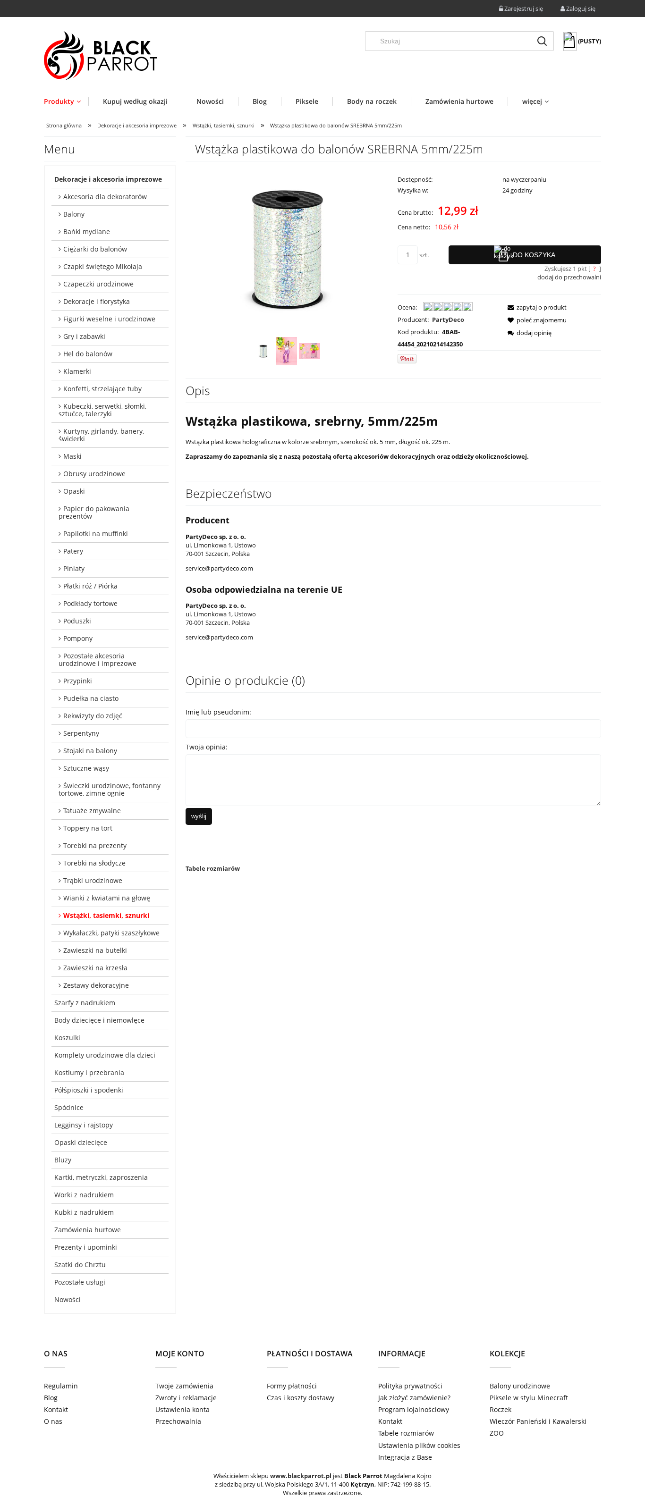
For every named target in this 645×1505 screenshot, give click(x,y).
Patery (73, 551)
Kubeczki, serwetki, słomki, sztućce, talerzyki (102, 410)
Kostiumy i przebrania (89, 1072)
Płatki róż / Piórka (90, 585)
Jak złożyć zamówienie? (414, 1397)
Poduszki (77, 620)
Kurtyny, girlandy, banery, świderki (101, 435)
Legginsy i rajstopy (83, 1124)
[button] (534, 307)
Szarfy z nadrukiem (84, 1002)
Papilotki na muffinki (95, 533)
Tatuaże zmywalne (92, 810)
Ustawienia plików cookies (419, 1445)
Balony (74, 214)
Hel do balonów (87, 353)
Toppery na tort (87, 828)
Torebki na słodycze (94, 862)
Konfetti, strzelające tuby (102, 388)
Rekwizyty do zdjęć (92, 715)
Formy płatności (292, 1385)
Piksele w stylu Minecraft (529, 1397)
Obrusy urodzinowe (94, 473)
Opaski (74, 491)
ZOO (497, 1433)
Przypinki (77, 680)
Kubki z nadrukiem (84, 1212)
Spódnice (69, 1107)
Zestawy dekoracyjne (96, 985)
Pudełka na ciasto (91, 698)
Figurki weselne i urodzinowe (109, 318)
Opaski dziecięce (80, 1142)
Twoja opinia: (207, 746)
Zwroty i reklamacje (186, 1397)
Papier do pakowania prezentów (94, 512)
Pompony (78, 638)
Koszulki (67, 1037)
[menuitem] (66, 101)
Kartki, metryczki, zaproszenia (101, 1177)
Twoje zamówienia (184, 1385)
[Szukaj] (542, 41)
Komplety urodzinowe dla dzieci (104, 1055)
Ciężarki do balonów (95, 248)
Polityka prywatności (410, 1385)
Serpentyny (81, 733)
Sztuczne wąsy (86, 768)
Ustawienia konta (182, 1409)
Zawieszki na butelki (95, 950)
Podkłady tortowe (90, 603)
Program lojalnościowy (413, 1409)
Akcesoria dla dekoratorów (105, 196)
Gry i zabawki (84, 336)
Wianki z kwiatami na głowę (106, 897)
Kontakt (56, 1409)
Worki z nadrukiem (84, 1194)
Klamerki (77, 371)
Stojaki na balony (90, 750)
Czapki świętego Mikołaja (102, 266)
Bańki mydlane (86, 231)
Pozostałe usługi (79, 1282)
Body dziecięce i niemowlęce (99, 1020)
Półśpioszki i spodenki (88, 1089)
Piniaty (74, 568)
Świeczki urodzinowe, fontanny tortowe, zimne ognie (110, 789)
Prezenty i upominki (85, 1247)
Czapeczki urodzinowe (98, 283)
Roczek (500, 1409)
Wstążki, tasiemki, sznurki (106, 915)
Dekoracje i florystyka (96, 301)
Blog (51, 1397)
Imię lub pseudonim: (218, 711)
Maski (72, 456)
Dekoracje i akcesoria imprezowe (108, 179)
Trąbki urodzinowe (92, 880)
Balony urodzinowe (520, 1385)
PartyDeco (448, 319)
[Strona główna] (100, 55)
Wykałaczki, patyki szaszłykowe (111, 932)
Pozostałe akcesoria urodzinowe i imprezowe (97, 659)
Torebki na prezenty (95, 845)
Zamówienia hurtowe (87, 1229)
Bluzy (62, 1159)
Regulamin (61, 1385)
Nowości (67, 1299)
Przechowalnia (178, 1421)
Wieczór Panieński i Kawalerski (538, 1421)
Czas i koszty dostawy (300, 1397)
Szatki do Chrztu (80, 1264)
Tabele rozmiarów (213, 868)
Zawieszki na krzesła (95, 967)
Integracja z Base (405, 1457)
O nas (53, 1421)
